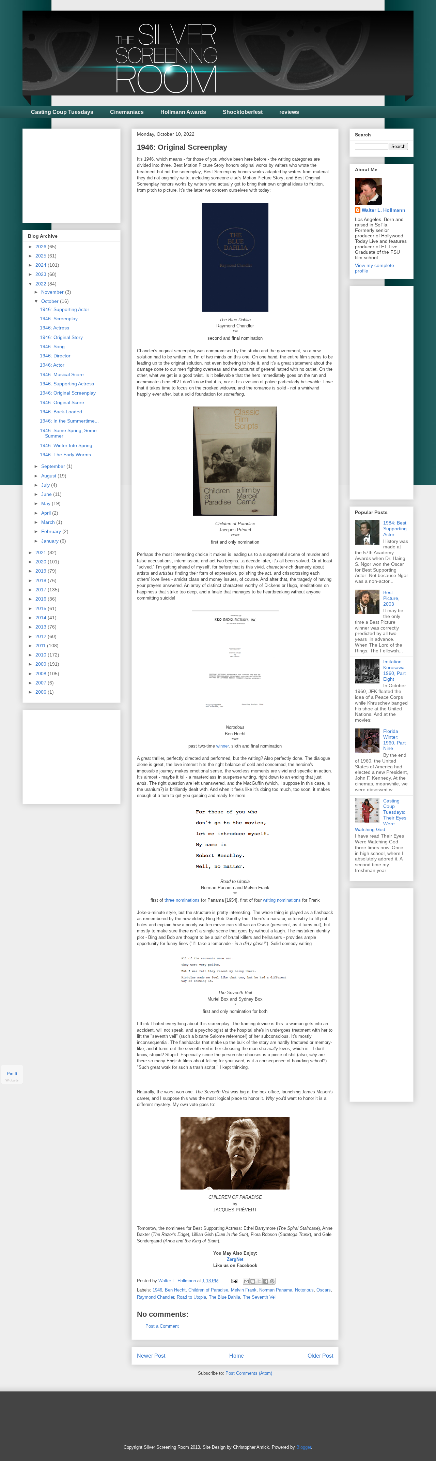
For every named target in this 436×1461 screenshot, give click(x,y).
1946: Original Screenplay (68, 393)
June (47, 494)
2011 (41, 645)
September (53, 466)
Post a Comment (162, 1326)
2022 (41, 283)
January (50, 541)
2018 (41, 580)
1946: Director (55, 355)
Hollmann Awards (183, 112)
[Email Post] (234, 1280)
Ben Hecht (175, 1290)
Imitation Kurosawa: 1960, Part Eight (394, 670)
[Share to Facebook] (265, 1281)
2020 (41, 561)
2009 (41, 664)
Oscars (323, 1290)
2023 (41, 274)
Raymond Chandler (155, 1297)
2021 (41, 552)
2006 (41, 692)
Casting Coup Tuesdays (62, 112)
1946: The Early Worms (65, 454)
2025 (41, 256)
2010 (41, 655)
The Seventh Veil (260, 1297)
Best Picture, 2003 (391, 598)
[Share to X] (259, 1281)
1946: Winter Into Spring (66, 445)
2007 (41, 682)
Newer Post (151, 1356)
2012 (41, 636)
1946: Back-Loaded (61, 411)
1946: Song (52, 346)
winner (222, 746)
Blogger (303, 1447)
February (51, 531)
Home (236, 1356)
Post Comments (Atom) (248, 1373)
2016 (41, 599)
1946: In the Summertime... (69, 421)
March (48, 522)
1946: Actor (52, 365)
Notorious (304, 1290)
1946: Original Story (61, 337)
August (49, 475)
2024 (41, 265)
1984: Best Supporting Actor (395, 528)
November (53, 292)
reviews (289, 112)
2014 (41, 617)
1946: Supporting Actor (64, 309)
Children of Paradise (208, 1290)
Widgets (12, 1080)
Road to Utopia (191, 1297)
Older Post (320, 1356)
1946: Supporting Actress (67, 383)
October (50, 301)
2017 (41, 589)
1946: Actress (54, 327)
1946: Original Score (62, 402)
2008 (41, 673)
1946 (157, 1290)
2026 (41, 246)
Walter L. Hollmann (383, 210)
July (46, 485)
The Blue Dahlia (224, 1297)
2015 (41, 608)
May (46, 503)
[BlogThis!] (252, 1281)
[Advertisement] (79, 174)
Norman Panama (275, 1290)
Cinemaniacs (127, 112)
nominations (289, 900)
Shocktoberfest (243, 112)
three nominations (182, 900)
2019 (41, 571)
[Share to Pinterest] (272, 1281)
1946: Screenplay (59, 318)
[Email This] (246, 1281)
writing (269, 900)
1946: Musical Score (62, 374)
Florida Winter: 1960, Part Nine (394, 739)
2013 (41, 627)
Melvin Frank (243, 1290)
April (46, 513)
